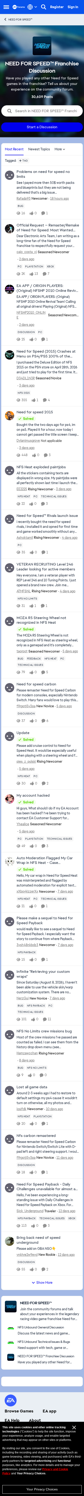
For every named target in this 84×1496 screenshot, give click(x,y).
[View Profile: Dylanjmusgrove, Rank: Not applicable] (9, 415)
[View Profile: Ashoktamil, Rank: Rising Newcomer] (9, 519)
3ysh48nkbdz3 (27, 945)
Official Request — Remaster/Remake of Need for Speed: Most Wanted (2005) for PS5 (48, 228)
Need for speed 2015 (35, 412)
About (35, 1420)
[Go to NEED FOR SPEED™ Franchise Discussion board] (10, 1357)
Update (23, 733)
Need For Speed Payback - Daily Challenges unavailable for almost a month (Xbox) (46, 1187)
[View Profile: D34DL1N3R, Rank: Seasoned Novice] (9, 355)
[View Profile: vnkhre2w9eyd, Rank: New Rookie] (9, 1241)
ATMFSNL (24, 591)
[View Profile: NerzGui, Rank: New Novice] (9, 975)
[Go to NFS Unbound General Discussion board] (10, 1328)
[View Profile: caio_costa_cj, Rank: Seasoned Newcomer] (9, 228)
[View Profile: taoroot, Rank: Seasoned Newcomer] (9, 621)
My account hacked (33, 795)
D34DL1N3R (26, 378)
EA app (49, 1411)
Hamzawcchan (27, 1053)
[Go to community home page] (19, 7)
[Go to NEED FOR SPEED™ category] (11, 1306)
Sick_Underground (30, 1211)
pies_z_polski (26, 761)
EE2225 (22, 489)
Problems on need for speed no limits (43, 174)
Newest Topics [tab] (39, 149)
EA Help (12, 1420)
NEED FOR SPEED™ (20, 19)
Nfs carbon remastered (36, 1135)
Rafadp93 (24, 198)
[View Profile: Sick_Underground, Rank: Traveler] (9, 1188)
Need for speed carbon (36, 684)
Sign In (73, 7)
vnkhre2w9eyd (27, 1255)
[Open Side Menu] (6, 6)
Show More (44, 1282)
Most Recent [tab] (14, 149)
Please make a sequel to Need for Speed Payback (45, 920)
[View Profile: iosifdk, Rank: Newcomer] (9, 1090)
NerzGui (23, 998)
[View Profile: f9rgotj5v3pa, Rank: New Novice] (9, 687)
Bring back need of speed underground (38, 1240)
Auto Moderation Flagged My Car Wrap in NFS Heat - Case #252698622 (45, 861)
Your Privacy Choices (42, 1489)
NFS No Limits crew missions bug (44, 1031)
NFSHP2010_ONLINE (31, 315)
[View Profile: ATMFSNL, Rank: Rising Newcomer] (9, 568)
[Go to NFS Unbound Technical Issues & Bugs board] (10, 1342)
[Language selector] (32, 7)
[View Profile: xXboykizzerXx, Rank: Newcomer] (9, 861)
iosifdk (21, 1109)
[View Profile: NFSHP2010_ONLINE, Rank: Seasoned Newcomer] (9, 289)
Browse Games (19, 1411)
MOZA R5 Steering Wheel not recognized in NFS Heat (41, 620)
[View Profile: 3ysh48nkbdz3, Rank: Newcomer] (9, 921)
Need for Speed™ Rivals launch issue (47, 515)
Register (57, 7)
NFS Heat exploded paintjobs (41, 467)
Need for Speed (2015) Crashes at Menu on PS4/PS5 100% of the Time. (46, 354)
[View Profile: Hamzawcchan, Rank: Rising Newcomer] (9, 1034)
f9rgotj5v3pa (26, 706)
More (58, 149)
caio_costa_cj (27, 252)
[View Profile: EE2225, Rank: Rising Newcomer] (9, 470)
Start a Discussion (42, 127)
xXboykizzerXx (27, 891)
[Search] (43, 7)
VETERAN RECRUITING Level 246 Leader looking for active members (46, 567)
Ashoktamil (25, 538)
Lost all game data (32, 1087)
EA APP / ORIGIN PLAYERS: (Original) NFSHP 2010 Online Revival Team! (47, 288)
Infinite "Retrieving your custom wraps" (43, 974)
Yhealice (23, 824)
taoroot (22, 651)
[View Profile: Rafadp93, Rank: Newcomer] (9, 175)
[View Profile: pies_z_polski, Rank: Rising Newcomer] (9, 736)
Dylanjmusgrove (28, 440)
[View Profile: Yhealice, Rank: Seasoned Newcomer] (9, 799)
